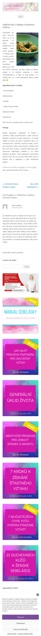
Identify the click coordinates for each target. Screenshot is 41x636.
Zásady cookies (12, 634)
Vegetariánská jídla (12, 170)
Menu (20, 16)
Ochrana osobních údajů (25, 634)
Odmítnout (20, 623)
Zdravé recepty (23, 170)
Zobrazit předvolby (20, 629)
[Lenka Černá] (20, 7)
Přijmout (20, 617)
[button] (38, 595)
